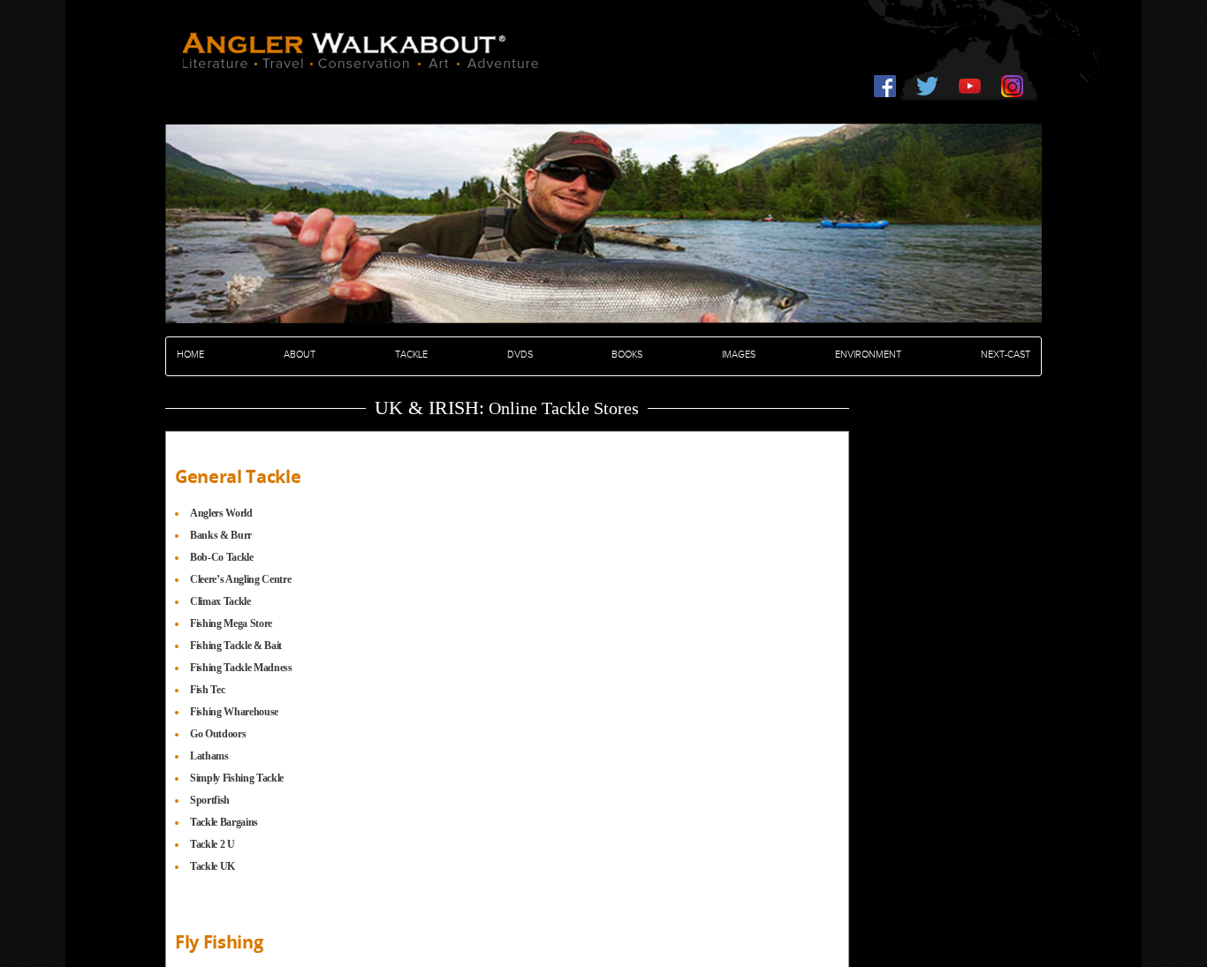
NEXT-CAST (1005, 355)
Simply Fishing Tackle (237, 778)
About (299, 355)
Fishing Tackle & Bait (236, 645)
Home (190, 355)
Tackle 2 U (212, 844)
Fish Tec (207, 690)
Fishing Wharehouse (234, 712)
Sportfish (210, 800)
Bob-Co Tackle (222, 557)
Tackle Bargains (224, 822)
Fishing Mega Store (231, 623)
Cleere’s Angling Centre (240, 579)
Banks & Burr (221, 535)
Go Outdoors (218, 734)
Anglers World (221, 513)
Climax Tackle (220, 601)
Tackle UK (212, 866)
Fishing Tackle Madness (241, 667)
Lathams (209, 756)
